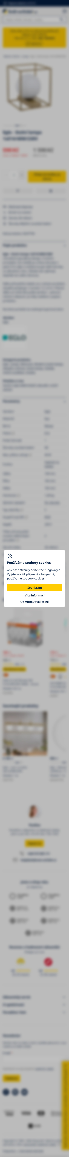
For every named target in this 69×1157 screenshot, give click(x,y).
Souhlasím (34, 588)
